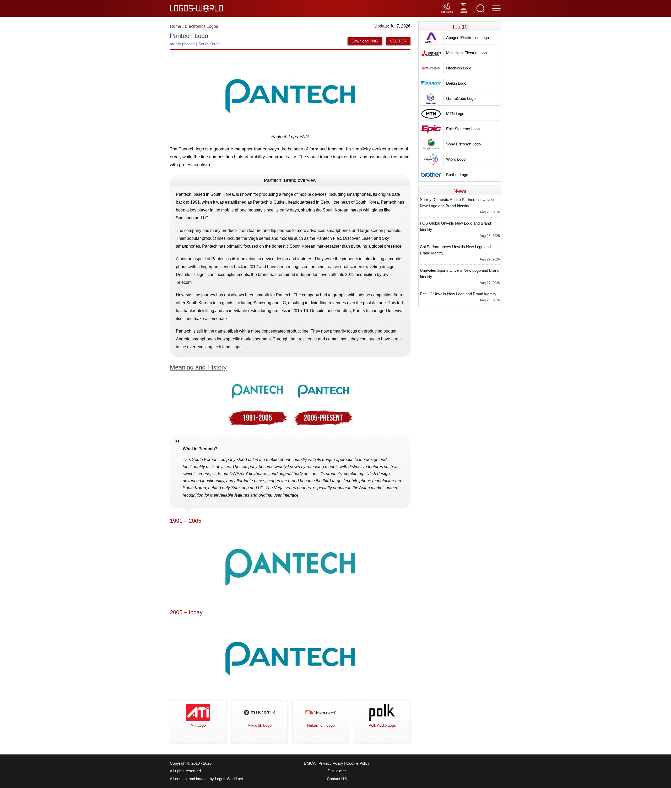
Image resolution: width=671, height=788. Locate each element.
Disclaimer (337, 771)
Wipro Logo (456, 159)
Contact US (337, 779)
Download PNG (364, 41)
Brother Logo (457, 174)
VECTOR (398, 41)
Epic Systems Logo (463, 129)
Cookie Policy (358, 763)
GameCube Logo (460, 98)
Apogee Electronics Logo (467, 37)
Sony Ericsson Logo (463, 144)
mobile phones (182, 44)
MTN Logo (455, 113)
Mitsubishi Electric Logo (466, 53)
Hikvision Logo (458, 68)
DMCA (309, 763)
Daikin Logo (456, 83)
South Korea (209, 44)
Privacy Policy (330, 763)
